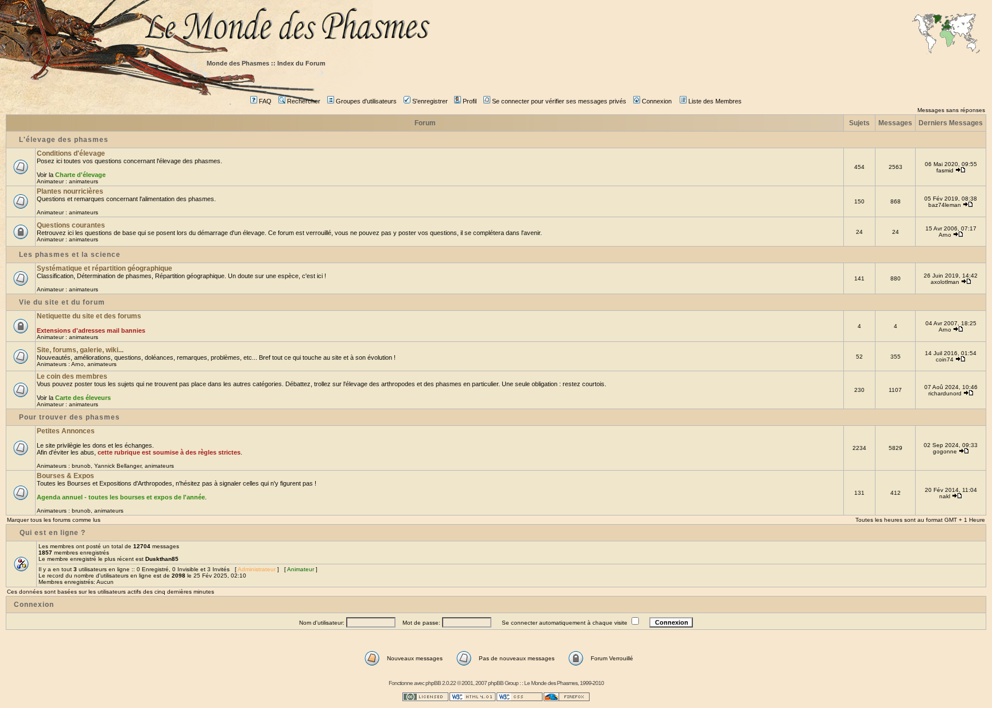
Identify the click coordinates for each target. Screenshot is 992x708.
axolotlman (945, 282)
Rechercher (303, 101)
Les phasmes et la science (70, 255)
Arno (945, 235)
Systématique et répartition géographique (104, 268)
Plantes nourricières (70, 191)
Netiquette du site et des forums (89, 316)
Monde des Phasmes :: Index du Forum (266, 63)
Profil (469, 101)
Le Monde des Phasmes (551, 683)
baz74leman (944, 205)
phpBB (433, 683)
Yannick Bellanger (117, 466)
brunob (81, 466)
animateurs (83, 181)
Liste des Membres (715, 101)
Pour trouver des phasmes (69, 417)
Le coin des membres (72, 376)
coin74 (945, 359)
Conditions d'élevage (71, 153)
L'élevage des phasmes (63, 140)
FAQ (265, 101)
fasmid (945, 170)
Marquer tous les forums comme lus (53, 520)
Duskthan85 (162, 559)
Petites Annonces (66, 431)
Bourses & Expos (65, 476)
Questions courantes (71, 225)
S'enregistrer (430, 101)
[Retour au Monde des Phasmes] (565, 27)
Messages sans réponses (951, 110)
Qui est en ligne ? (53, 533)
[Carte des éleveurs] (946, 34)
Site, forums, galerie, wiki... (80, 350)
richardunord (945, 393)
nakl (944, 496)
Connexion (657, 101)
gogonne (945, 451)
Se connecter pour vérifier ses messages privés (559, 101)
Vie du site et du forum (62, 302)
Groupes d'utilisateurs (366, 101)
